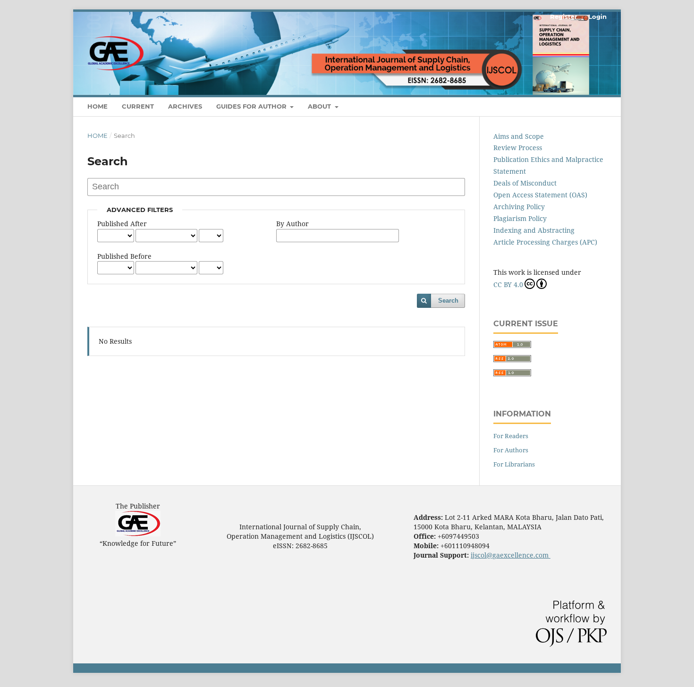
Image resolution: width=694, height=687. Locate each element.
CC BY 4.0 (508, 284)
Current (138, 106)
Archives (185, 106)
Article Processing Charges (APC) (545, 241)
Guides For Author (252, 106)
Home (97, 106)
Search (448, 300)
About (320, 106)
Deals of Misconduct (525, 182)
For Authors (510, 450)
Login (597, 16)
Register (563, 16)
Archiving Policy (519, 206)
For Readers (510, 436)
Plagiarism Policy (520, 218)
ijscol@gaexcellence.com (510, 555)
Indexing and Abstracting (534, 230)
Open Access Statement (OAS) (540, 194)
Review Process (517, 147)
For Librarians (514, 464)
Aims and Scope (518, 136)
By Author (292, 223)
